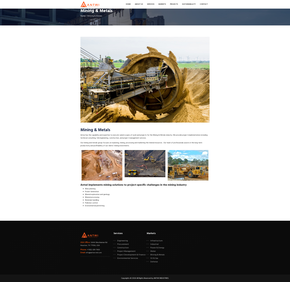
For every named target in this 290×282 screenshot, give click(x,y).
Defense (154, 261)
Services (150, 4)
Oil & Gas (154, 258)
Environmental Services (127, 258)
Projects (174, 4)
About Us (139, 4)
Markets (162, 4)
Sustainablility (189, 4)
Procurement (123, 244)
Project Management (126, 251)
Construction (123, 247)
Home (128, 4)
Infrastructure (156, 240)
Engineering (122, 240)
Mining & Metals (157, 254)
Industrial (154, 244)
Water (153, 251)
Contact (204, 4)
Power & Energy (157, 247)
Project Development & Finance (131, 254)
